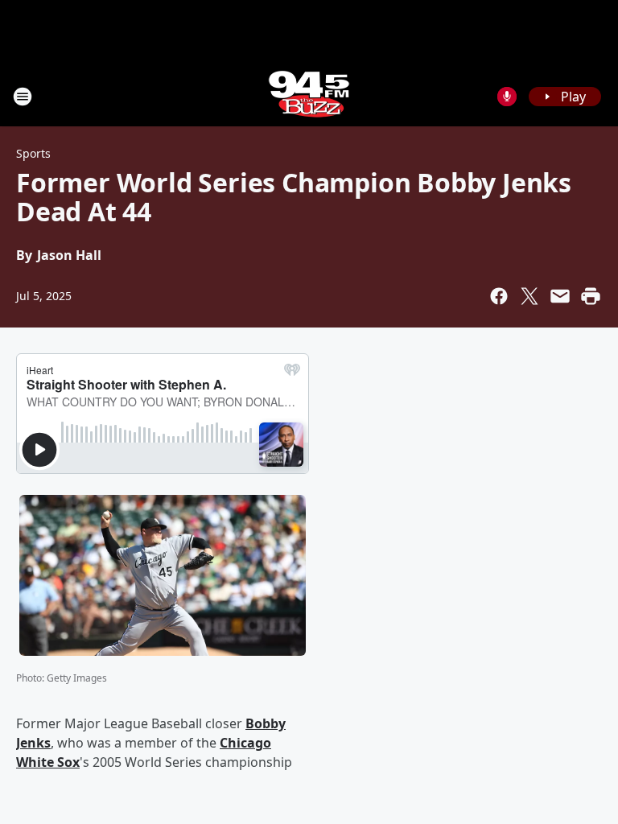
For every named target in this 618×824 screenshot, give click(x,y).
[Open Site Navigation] (22, 96)
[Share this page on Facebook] (499, 296)
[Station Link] (309, 96)
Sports (33, 153)
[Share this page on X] (529, 296)
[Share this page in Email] (560, 296)
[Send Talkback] (507, 96)
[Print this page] (590, 296)
